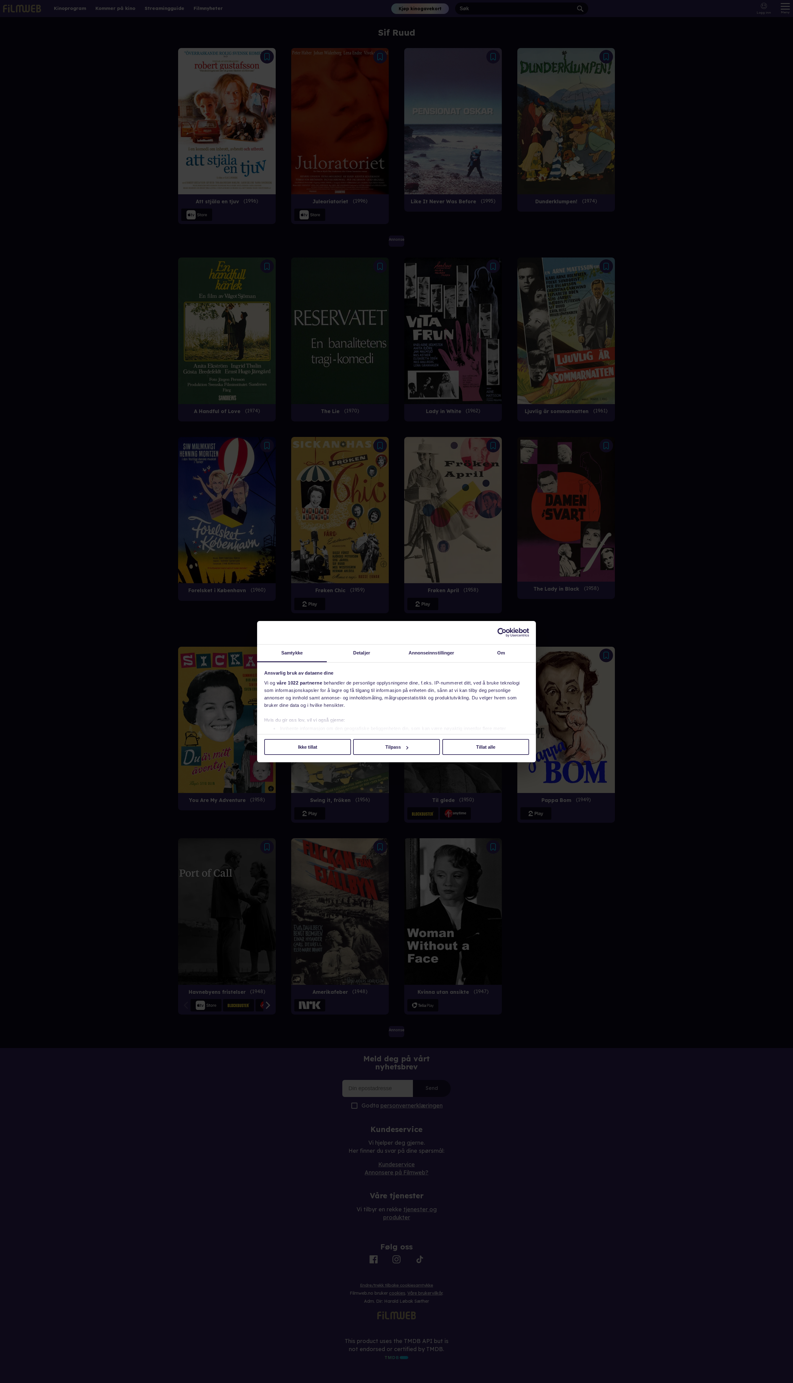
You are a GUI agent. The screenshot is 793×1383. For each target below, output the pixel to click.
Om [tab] (501, 652)
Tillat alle (485, 747)
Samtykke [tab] (292, 652)
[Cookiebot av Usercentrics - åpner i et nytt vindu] (502, 632)
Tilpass (393, 747)
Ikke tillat (307, 747)
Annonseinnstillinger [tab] (431, 652)
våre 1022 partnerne (299, 682)
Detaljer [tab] (361, 652)
